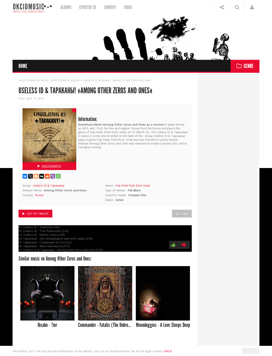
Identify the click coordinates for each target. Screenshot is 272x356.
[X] (30, 176)
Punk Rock (135, 185)
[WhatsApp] (58, 176)
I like (184, 213)
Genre (248, 66)
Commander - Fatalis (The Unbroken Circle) (105, 325)
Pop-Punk (121, 185)
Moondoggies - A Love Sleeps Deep (163, 325)
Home (23, 66)
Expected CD (87, 7)
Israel (146, 185)
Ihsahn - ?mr (47, 325)
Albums (66, 7)
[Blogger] (36, 176)
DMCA (167, 351)
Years (128, 7)
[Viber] (52, 176)
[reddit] (47, 176)
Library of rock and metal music (32, 7)
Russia (39, 195)
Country (110, 7)
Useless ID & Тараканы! (48, 185)
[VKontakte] (25, 176)
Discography (51, 166)
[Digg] (41, 176)
